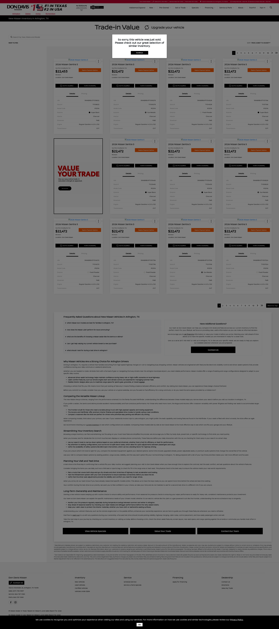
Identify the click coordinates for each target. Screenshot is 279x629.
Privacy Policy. (236, 619)
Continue (139, 53)
